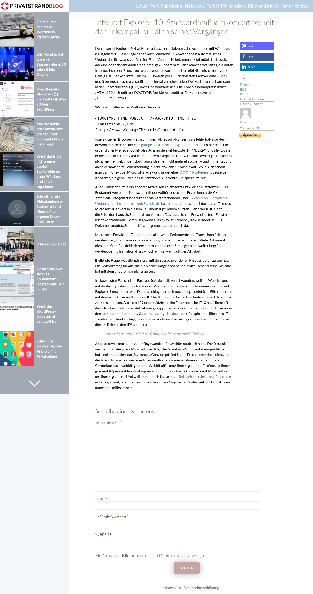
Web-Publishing (166, 6)
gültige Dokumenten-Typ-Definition (169, 144)
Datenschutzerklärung (201, 588)
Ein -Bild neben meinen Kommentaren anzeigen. (150, 555)
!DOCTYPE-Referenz (195, 172)
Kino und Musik (263, 6)
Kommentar (108, 422)
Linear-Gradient (251, 104)
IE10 (243, 89)
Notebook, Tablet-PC (206, 6)
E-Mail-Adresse (112, 516)
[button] (257, 46)
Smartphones (296, 6)
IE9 (242, 94)
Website (103, 534)
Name (102, 498)
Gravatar (111, 555)
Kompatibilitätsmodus (119, 313)
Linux (141, 6)
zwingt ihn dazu (167, 313)
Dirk (243, 122)
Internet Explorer (252, 99)
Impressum (172, 588)
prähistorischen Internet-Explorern (203, 376)
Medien (237, 6)
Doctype (246, 84)
